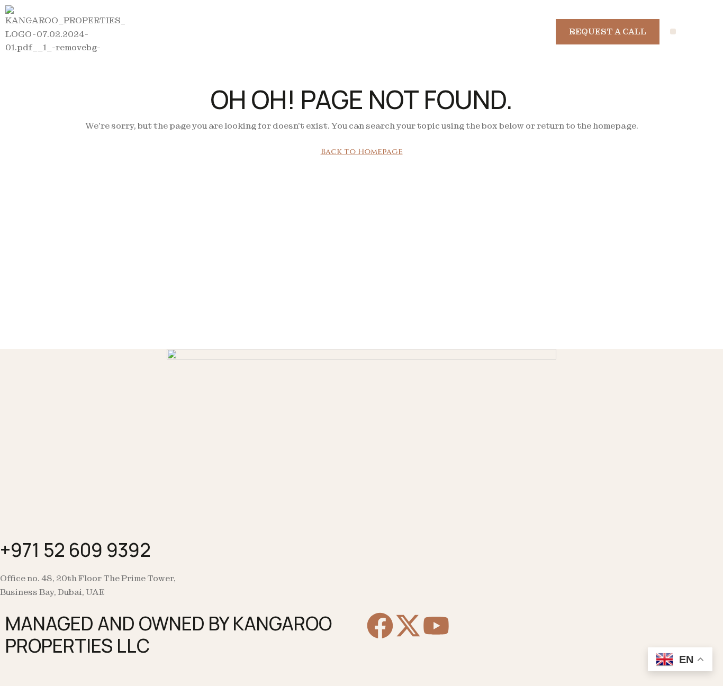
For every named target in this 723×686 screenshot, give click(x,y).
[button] (673, 31)
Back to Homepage (362, 151)
